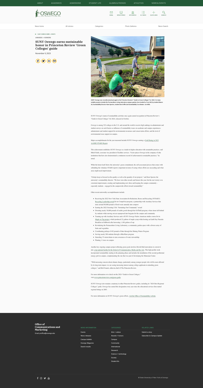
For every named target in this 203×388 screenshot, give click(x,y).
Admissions (75, 3)
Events (83, 332)
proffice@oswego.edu (47, 333)
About (40, 3)
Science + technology (118, 354)
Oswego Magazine (87, 343)
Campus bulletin (86, 339)
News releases (86, 336)
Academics (56, 3)
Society (113, 358)
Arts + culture (116, 332)
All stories (69, 26)
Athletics (138, 3)
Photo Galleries (130, 26)
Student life (115, 361)
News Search (163, 26)
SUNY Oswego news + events (46, 34)
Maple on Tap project (102, 219)
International (115, 347)
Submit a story (147, 332)
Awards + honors (117, 336)
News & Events (159, 3)
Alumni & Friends (117, 3)
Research (114, 350)
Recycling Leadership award (104, 201)
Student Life (95, 3)
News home (39, 26)
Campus (114, 339)
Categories (99, 26)
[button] (111, 13)
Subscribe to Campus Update (152, 336)
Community (115, 343)
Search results (86, 347)
